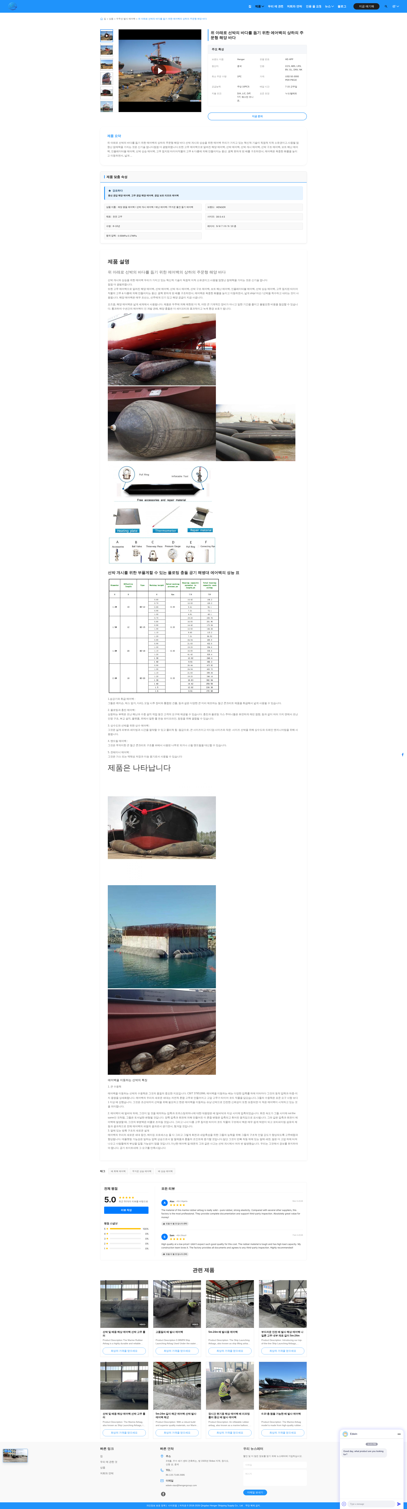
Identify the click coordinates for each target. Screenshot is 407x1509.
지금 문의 (257, 116)
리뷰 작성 (126, 1210)
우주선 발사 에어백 (125, 18)
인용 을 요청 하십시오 (313, 6)
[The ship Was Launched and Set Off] (160, 70)
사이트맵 (172, 1505)
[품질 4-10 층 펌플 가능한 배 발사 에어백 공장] (283, 1386)
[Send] (399, 1503)
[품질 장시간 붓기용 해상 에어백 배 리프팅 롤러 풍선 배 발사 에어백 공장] (230, 1386)
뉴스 (328, 6)
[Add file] (344, 1503)
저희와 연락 (294, 6)
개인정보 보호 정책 (156, 1505)
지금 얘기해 (366, 6)
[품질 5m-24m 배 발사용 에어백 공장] (230, 1304)
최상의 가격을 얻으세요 (124, 1350)
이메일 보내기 (255, 1492)
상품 (111, 18)
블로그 (342, 6)
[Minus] (399, 1434)
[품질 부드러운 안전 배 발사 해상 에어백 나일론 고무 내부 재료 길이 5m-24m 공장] (283, 1304)
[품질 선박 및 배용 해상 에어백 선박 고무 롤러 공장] (124, 1386)
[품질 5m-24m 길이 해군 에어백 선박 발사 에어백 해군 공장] (177, 1386)
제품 (258, 6)
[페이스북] (402, 754)
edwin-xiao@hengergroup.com (181, 1485)
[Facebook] (163, 1494)
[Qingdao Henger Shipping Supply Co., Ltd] (12, 6)
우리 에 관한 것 (275, 6)
